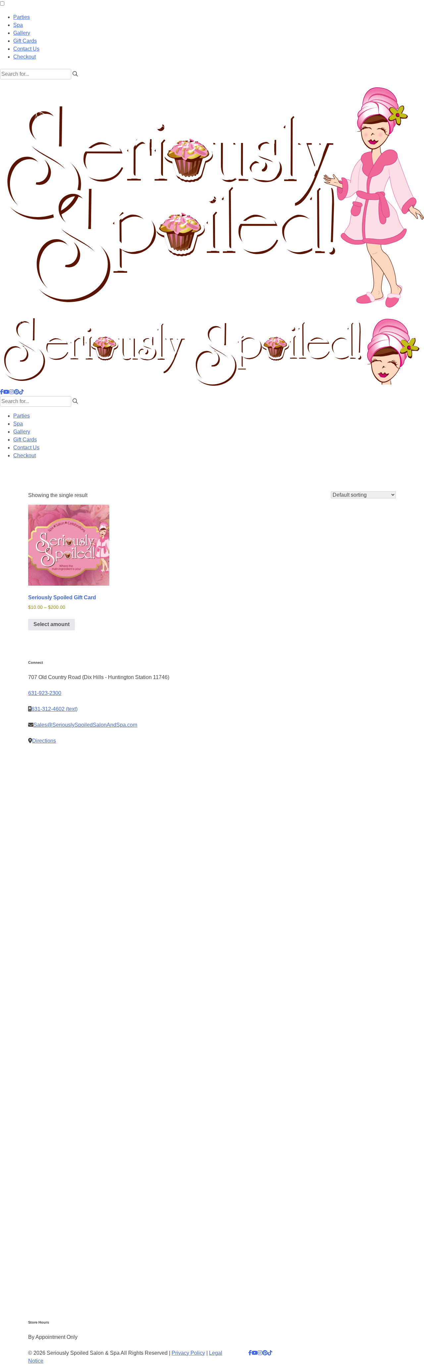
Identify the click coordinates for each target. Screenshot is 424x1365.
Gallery (21, 33)
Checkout (24, 57)
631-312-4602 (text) (54, 709)
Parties (21, 17)
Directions (44, 741)
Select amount (51, 624)
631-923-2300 (44, 693)
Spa (18, 25)
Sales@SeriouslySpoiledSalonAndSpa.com (85, 725)
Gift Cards (25, 41)
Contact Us (26, 49)
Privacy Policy (188, 1353)
